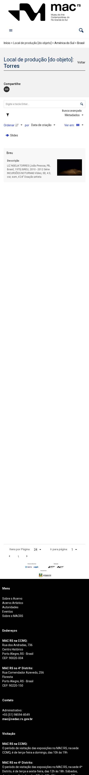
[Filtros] (9, 115)
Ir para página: (59, 549)
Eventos (7, 611)
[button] (81, 30)
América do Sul (64, 43)
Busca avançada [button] (72, 110)
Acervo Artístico (12, 603)
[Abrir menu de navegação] (10, 30)
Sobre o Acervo (12, 598)
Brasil (80, 43)
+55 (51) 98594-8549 (16, 714)
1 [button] (18, 556)
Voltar (81, 62)
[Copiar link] (7, 89)
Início (7, 43)
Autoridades (10, 607)
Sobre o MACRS (12, 616)
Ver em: (69, 125)
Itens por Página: (20, 549)
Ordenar (9, 125)
